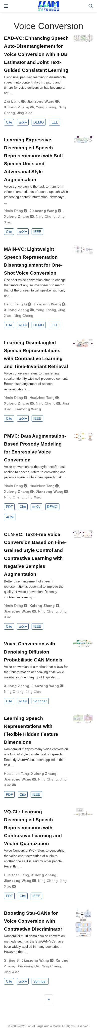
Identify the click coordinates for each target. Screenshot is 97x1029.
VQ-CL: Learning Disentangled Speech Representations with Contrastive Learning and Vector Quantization (33, 827)
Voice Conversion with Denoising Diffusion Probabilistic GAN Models (33, 651)
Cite (9, 122)
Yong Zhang (46, 107)
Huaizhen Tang (42, 398)
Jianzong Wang (40, 101)
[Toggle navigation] (6, 6)
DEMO (38, 122)
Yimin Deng (13, 211)
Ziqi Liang (12, 101)
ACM (10, 517)
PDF (9, 507)
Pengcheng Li (15, 304)
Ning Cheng (45, 216)
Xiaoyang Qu (28, 966)
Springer (40, 701)
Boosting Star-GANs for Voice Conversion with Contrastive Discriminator (33, 921)
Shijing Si (11, 960)
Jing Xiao (25, 113)
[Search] (91, 6)
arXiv (23, 122)
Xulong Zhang (16, 107)
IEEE (54, 122)
